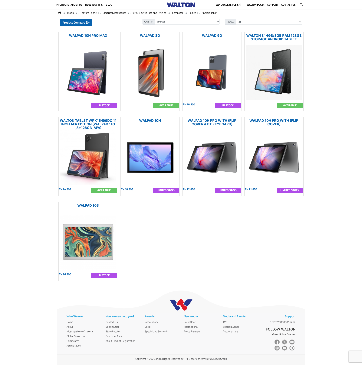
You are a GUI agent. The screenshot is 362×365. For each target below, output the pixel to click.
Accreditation (74, 345)
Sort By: (148, 22)
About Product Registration (120, 341)
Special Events (231, 327)
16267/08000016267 (282, 322)
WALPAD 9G (212, 36)
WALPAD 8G (150, 36)
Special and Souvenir (156, 331)
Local (147, 327)
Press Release (192, 331)
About (70, 327)
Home (70, 322)
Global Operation (76, 336)
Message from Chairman (80, 331)
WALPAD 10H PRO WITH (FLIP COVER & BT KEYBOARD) (212, 122)
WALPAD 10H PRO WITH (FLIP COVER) (273, 122)
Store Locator (113, 331)
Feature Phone (89, 13)
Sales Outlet (112, 327)
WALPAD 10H (150, 121)
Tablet (192, 13)
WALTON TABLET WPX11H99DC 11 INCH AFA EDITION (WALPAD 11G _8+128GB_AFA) (88, 124)
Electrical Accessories (115, 13)
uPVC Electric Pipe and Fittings (149, 13)
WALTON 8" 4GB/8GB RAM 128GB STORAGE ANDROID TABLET (274, 37)
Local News (190, 322)
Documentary (230, 331)
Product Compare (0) (76, 22)
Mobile (70, 13)
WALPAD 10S (88, 205)
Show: (230, 22)
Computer (177, 13)
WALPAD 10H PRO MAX (88, 36)
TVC (225, 322)
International (152, 322)
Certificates (73, 341)
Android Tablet (209, 13)
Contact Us (112, 322)
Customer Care (114, 336)
